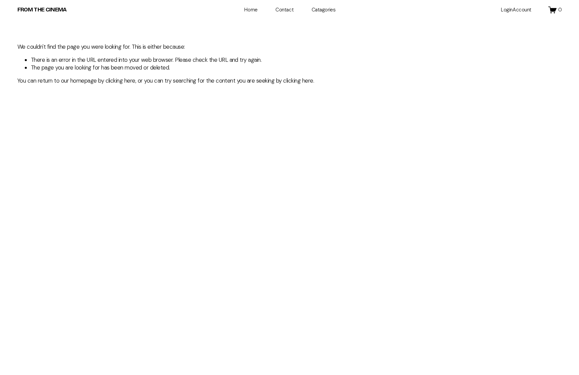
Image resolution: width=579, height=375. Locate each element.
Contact (284, 9)
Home (250, 9)
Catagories (324, 9)
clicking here (120, 80)
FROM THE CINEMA (42, 9)
